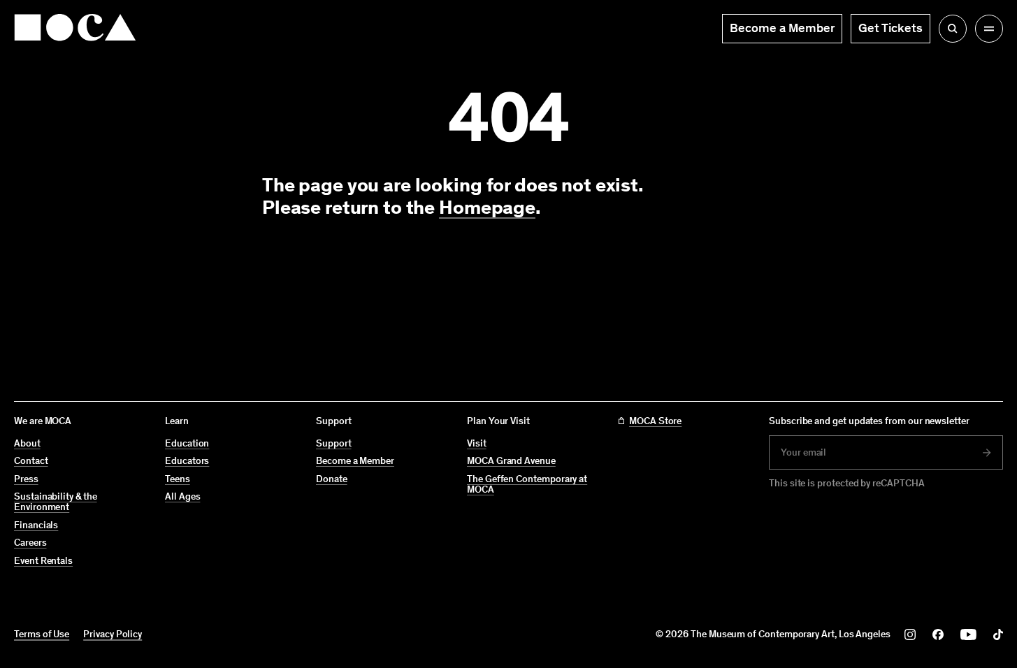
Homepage (487, 207)
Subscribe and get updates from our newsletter (869, 421)
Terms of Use (41, 634)
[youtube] (968, 634)
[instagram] (910, 634)
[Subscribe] (987, 453)
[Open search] (953, 29)
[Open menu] (989, 29)
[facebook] (938, 634)
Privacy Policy (112, 634)
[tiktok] (998, 634)
